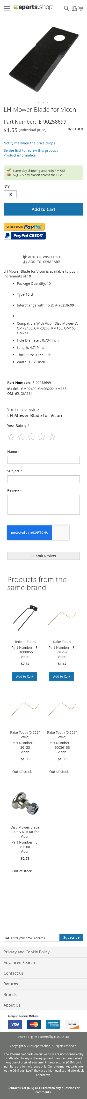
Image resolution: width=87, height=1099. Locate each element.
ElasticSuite (62, 1037)
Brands (10, 994)
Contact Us (14, 973)
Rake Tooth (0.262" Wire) (25, 734)
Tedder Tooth (25, 641)
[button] (39, 102)
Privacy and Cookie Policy (27, 952)
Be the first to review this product (31, 150)
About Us (12, 1005)
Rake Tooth (62, 641)
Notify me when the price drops (29, 143)
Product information (20, 155)
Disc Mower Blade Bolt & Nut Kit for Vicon (25, 832)
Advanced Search (19, 962)
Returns (11, 984)
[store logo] (33, 7)
